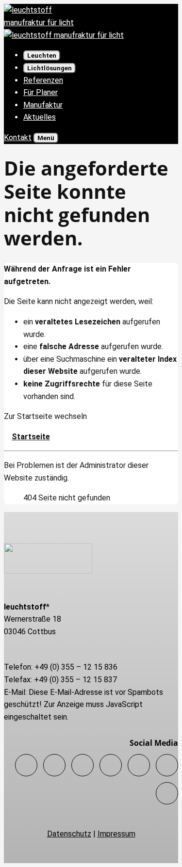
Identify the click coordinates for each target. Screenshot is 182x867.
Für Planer (40, 92)
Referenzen (43, 80)
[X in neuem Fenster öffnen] (54, 765)
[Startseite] (64, 35)
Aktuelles (39, 117)
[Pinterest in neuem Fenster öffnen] (167, 765)
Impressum (116, 833)
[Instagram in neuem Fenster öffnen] (82, 765)
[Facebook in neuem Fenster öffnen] (26, 765)
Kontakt (18, 137)
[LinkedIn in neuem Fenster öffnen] (110, 765)
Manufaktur (43, 105)
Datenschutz (69, 833)
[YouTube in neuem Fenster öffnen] (167, 793)
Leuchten (41, 55)
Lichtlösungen (49, 68)
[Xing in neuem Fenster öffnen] (139, 765)
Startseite (31, 436)
